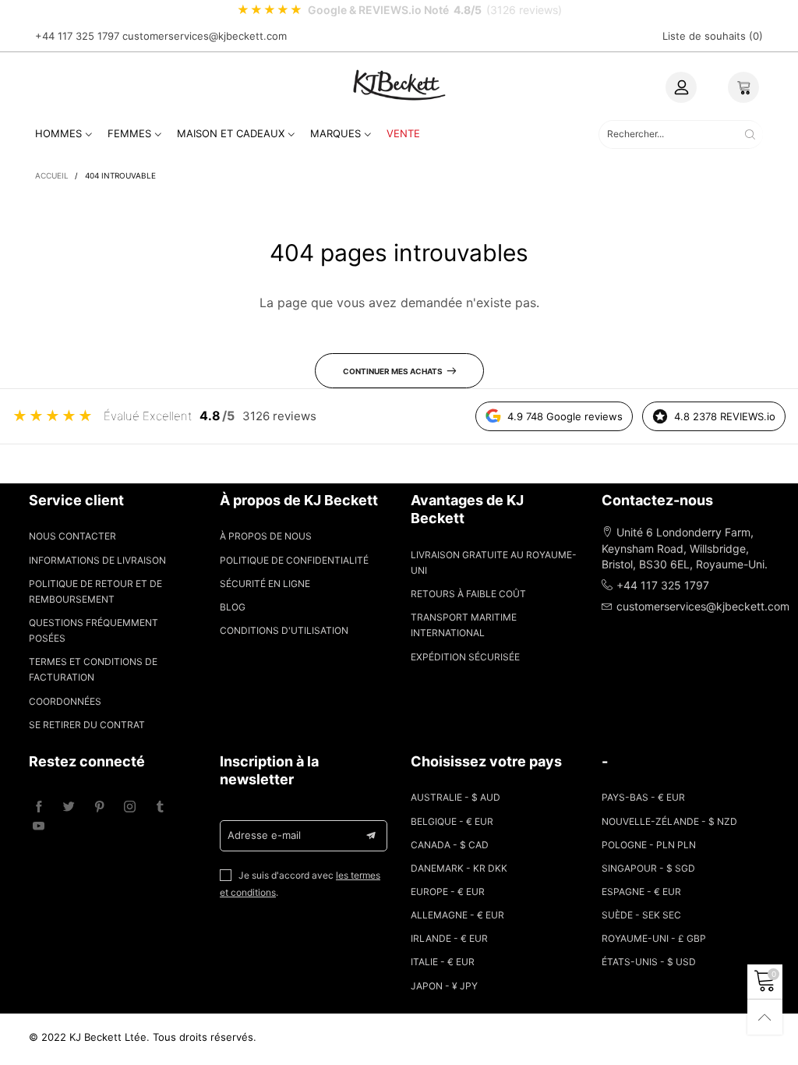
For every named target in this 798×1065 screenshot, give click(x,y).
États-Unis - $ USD (649, 962)
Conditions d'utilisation (284, 630)
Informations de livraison (97, 560)
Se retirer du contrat (87, 725)
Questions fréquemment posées (93, 630)
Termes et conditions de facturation (93, 669)
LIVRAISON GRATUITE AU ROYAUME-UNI (494, 562)
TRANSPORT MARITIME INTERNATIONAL (464, 625)
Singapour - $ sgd (648, 868)
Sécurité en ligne (265, 583)
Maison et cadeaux (230, 133)
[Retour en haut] (764, 1017)
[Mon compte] (681, 87)
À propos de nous (266, 536)
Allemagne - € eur (457, 915)
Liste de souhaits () (712, 36)
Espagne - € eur (641, 891)
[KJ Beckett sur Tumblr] (160, 807)
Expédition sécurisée (465, 657)
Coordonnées (65, 701)
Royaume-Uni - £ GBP (654, 938)
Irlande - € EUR (449, 938)
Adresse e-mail (264, 835)
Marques (335, 133)
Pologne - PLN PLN (649, 845)
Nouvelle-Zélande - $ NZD (669, 821)
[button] (371, 835)
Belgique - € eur (452, 821)
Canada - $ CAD (450, 845)
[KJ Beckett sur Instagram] (129, 807)
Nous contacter (72, 536)
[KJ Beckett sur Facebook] (38, 807)
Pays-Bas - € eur (643, 797)
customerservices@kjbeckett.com (204, 36)
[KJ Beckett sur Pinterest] (99, 807)
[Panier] (743, 87)
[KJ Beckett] (399, 84)
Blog (232, 607)
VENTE (403, 133)
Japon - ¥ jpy (444, 986)
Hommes (58, 133)
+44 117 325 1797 (77, 36)
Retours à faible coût (468, 594)
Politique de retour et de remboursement (95, 591)
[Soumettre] (750, 134)
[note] (399, 10)
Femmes (129, 133)
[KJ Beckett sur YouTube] (38, 827)
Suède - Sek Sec (641, 915)
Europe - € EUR (448, 891)
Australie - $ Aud (455, 797)
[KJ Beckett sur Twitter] (69, 807)
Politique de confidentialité (294, 560)
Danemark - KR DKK (459, 868)
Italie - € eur (443, 962)
